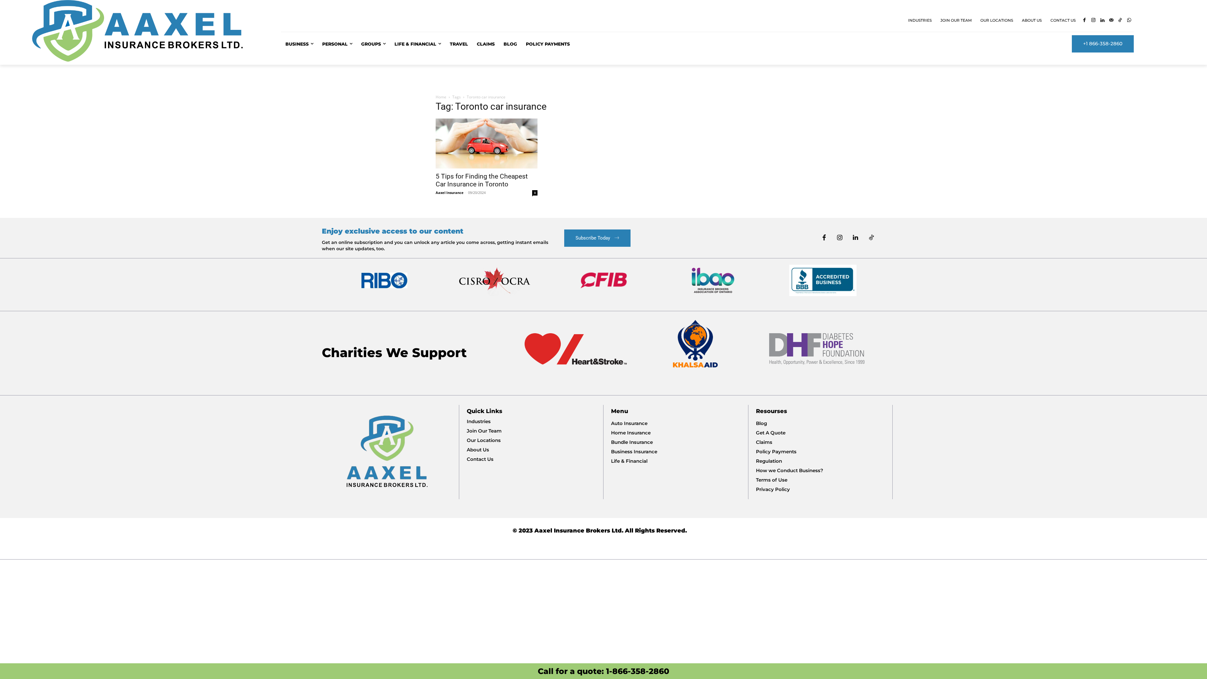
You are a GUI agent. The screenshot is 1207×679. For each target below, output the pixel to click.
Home (441, 97)
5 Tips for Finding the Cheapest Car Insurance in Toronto (482, 180)
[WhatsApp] (1129, 20)
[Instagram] (1093, 20)
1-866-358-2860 (637, 671)
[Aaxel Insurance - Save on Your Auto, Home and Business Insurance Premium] (149, 31)
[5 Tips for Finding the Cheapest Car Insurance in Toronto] (486, 143)
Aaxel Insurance (450, 192)
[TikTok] (1120, 20)
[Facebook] (1084, 20)
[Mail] (1111, 20)
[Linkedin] (1102, 20)
